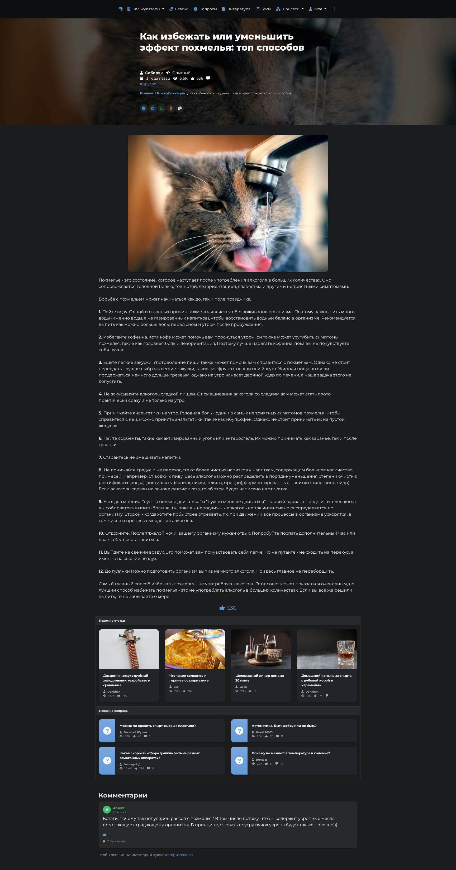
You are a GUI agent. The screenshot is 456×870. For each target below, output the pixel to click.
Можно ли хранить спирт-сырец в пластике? (158, 726)
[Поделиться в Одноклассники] (171, 108)
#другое (148, 83)
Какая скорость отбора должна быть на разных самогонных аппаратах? (160, 755)
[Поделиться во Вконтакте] (153, 108)
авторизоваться (179, 855)
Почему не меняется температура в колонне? (291, 753)
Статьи (181, 9)
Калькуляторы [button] (146, 9)
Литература (238, 9)
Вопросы (208, 9)
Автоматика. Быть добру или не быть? (284, 726)
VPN (267, 9)
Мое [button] (319, 9)
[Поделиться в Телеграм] (144, 108)
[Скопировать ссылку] (180, 108)
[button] (334, 9)
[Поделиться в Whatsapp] (162, 108)
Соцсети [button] (292, 9)
